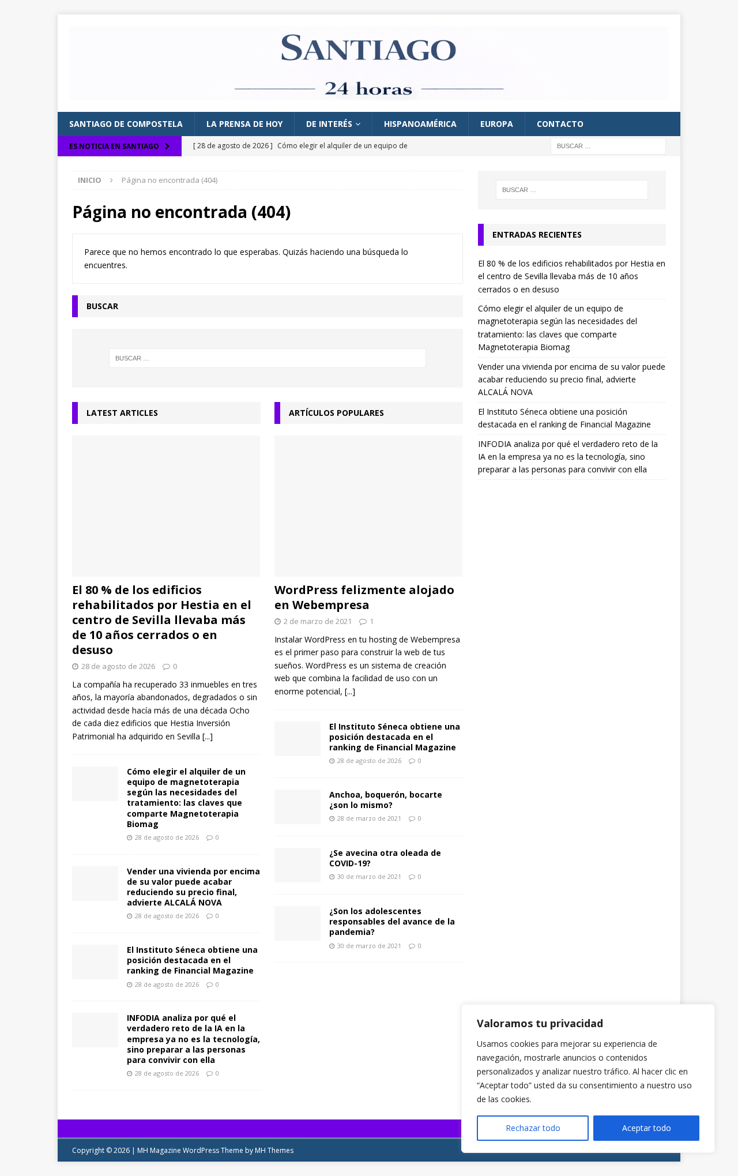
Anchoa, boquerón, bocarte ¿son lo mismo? (385, 799)
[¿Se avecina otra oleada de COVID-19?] (297, 865)
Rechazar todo (533, 1127)
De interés (329, 123)
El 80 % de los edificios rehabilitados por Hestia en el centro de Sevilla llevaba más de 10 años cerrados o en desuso (161, 619)
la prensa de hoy (244, 123)
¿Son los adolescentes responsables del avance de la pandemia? (392, 921)
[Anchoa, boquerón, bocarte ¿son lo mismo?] (297, 807)
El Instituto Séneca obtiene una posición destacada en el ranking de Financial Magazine (192, 960)
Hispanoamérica (420, 123)
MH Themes (274, 1150)
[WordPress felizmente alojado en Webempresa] (368, 506)
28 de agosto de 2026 (118, 666)
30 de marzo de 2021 (369, 876)
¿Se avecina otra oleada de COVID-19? (385, 858)
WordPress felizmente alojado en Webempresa (364, 597)
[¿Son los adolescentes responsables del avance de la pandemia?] (297, 923)
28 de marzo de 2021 (369, 818)
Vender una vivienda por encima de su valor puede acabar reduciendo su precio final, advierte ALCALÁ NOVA (193, 887)
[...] (207, 736)
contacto (560, 123)
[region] (588, 1078)
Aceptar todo (646, 1127)
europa (496, 123)
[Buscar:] (608, 145)
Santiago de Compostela (126, 123)
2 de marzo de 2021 (318, 621)
